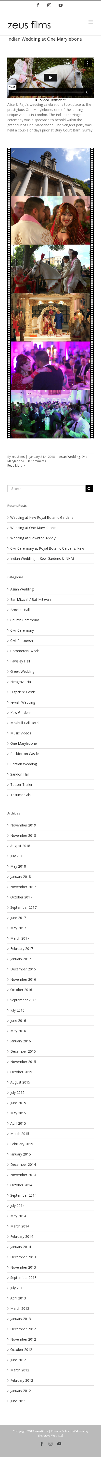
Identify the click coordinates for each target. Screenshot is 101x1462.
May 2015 (18, 1113)
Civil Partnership (23, 640)
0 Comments (37, 461)
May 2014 (18, 1216)
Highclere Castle (23, 692)
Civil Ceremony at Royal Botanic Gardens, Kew (47, 548)
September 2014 (23, 1195)
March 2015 (19, 1133)
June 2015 (18, 1102)
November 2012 (23, 1339)
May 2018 (18, 866)
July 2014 (17, 1205)
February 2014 (21, 1236)
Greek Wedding (22, 671)
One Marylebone (23, 743)
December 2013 (23, 1257)
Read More (15, 465)
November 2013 (23, 1267)
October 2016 (21, 989)
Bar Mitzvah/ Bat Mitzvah (30, 599)
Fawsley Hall (20, 661)
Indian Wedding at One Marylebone (44, 39)
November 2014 (23, 1174)
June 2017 (18, 917)
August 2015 (20, 1082)
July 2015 (17, 1092)
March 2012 (19, 1370)
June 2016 (18, 1020)
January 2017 (20, 958)
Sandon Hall (19, 774)
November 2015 (23, 1061)
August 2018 (20, 845)
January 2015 (20, 1154)
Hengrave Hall (21, 681)
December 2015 (23, 1051)
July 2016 (17, 1010)
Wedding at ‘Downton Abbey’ (33, 538)
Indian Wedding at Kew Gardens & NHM (42, 558)
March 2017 (19, 938)
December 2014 (23, 1164)
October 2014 (21, 1185)
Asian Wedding (69, 457)
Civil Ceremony (22, 630)
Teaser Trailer (21, 784)
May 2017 (18, 928)
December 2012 (23, 1329)
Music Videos (20, 733)
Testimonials (20, 794)
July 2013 (17, 1287)
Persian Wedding (23, 764)
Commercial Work (24, 650)
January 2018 (20, 876)
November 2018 (23, 835)
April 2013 (18, 1298)
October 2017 (21, 897)
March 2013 (19, 1308)
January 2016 (20, 1041)
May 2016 (18, 1030)
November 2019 (23, 825)
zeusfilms (18, 457)
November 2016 (23, 979)
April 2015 (18, 1123)
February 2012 (21, 1380)
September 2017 (23, 907)
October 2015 (21, 1072)
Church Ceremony (24, 620)
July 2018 (17, 856)
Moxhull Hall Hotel (24, 722)
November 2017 (23, 886)
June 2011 (18, 1401)
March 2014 (19, 1226)
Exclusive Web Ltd (50, 1436)
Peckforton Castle (24, 753)
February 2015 (21, 1144)
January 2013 (20, 1318)
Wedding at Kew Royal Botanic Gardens (41, 517)
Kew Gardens (20, 712)
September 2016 (23, 1000)
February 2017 (21, 948)
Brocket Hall (20, 609)
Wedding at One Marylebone (33, 527)
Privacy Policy (60, 1431)
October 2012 (21, 1349)
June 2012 (18, 1359)
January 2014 (20, 1246)
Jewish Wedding (22, 702)
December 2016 (23, 969)
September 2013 (23, 1277)
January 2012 (20, 1390)
